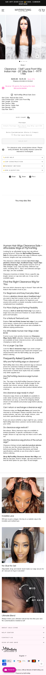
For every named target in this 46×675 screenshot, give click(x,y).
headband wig (34, 296)
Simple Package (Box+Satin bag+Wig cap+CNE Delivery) (22, 126)
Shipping (16, 81)
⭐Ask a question (11, 170)
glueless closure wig (18, 296)
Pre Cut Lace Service (23, 135)
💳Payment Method (12, 166)
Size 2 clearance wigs (18, 348)
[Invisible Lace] (23, 495)
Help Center (8, 632)
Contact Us (7, 637)
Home (22, 65)
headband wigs (27, 263)
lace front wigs (33, 261)
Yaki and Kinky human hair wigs (21, 321)
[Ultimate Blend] (23, 595)
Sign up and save (10, 642)
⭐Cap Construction (13, 161)
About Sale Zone (10, 627)
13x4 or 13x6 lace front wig (21, 311)
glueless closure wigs (11, 263)
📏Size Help (8, 157)
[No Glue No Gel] (23, 545)
